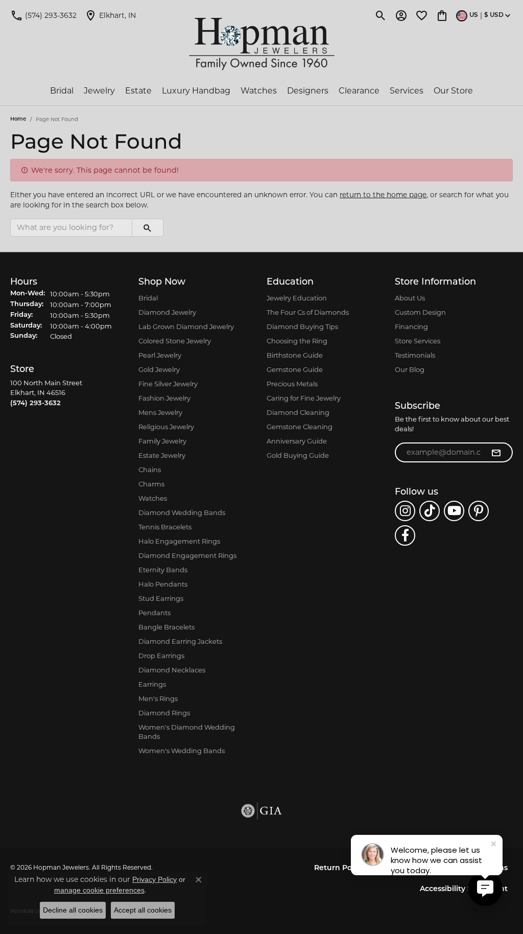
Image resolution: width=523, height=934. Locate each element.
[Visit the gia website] (261, 811)
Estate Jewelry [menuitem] (161, 455)
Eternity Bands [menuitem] (162, 570)
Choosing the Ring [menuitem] (297, 341)
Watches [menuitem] (152, 498)
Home (18, 119)
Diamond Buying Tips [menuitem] (302, 326)
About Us (410, 298)
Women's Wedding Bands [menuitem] (181, 750)
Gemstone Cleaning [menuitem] (299, 427)
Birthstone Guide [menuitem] (295, 355)
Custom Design (420, 312)
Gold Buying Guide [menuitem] (298, 455)
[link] (43, 15)
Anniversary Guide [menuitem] (297, 441)
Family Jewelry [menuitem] (162, 441)
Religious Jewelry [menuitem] (166, 427)
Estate (138, 91)
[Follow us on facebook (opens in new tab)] (405, 535)
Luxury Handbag (196, 91)
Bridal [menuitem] (148, 298)
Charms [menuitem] (151, 484)
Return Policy (339, 868)
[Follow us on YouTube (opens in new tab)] (454, 511)
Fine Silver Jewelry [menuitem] (168, 384)
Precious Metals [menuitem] (292, 384)
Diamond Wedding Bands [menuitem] (181, 512)
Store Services (417, 341)
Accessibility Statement (464, 889)
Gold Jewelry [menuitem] (159, 369)
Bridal (62, 91)
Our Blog (409, 369)
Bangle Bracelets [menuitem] (166, 627)
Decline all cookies (73, 910)
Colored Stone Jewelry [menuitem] (174, 341)
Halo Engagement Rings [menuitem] (179, 541)
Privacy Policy (154, 879)
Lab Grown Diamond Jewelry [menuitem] (186, 326)
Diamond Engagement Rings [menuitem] (187, 555)
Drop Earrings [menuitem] (161, 655)
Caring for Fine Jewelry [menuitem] (304, 398)
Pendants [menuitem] (154, 613)
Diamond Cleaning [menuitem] (298, 412)
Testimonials (415, 355)
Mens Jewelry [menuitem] (160, 412)
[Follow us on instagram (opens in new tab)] (405, 511)
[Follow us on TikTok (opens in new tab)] (429, 511)
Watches (259, 91)
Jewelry (99, 91)
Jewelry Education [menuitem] (297, 298)
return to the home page (383, 195)
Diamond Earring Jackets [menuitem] (180, 641)
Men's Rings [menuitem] (158, 698)
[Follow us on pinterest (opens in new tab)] (478, 511)
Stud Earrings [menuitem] (160, 598)
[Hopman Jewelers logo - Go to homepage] (262, 44)
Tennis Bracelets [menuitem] (165, 527)
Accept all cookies (143, 910)
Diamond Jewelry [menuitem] (167, 312)
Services (406, 91)
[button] (380, 15)
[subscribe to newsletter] (496, 452)
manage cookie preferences (99, 890)
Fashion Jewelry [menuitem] (164, 398)
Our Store (453, 91)
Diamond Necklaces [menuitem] (171, 670)
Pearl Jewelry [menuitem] (159, 355)
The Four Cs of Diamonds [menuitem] (308, 312)
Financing (411, 326)
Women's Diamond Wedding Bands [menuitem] (186, 731)
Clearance (359, 91)
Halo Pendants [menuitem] (162, 584)
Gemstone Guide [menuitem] (295, 369)
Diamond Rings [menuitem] (164, 713)
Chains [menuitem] (149, 469)
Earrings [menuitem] (152, 684)
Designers (307, 91)
